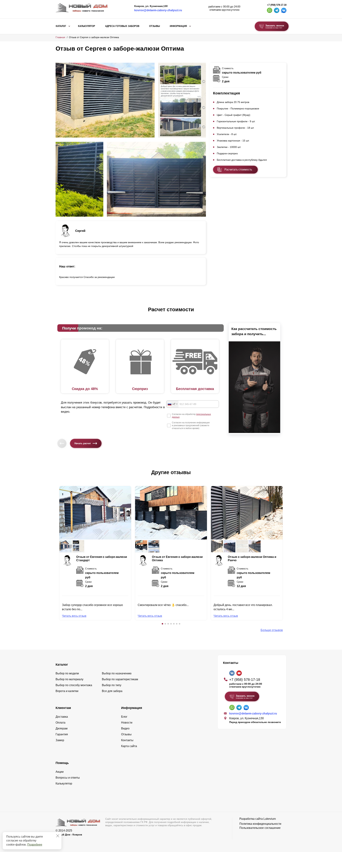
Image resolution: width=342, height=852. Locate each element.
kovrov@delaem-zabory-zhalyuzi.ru (158, 10)
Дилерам (62, 728)
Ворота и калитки (67, 691)
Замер (60, 740)
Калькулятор (86, 26)
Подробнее (34, 844)
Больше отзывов (272, 630)
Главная (60, 37)
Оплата (60, 722)
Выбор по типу (111, 685)
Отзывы (154, 26)
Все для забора (112, 691)
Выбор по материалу (69, 679)
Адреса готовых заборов (122, 26)
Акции (60, 771)
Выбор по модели (67, 673)
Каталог (61, 26)
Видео (125, 728)
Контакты (127, 740)
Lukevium (269, 818)
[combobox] (172, 404)
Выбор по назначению (116, 673)
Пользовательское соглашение (260, 827)
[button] (162, 623)
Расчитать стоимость (238, 169)
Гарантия (62, 734)
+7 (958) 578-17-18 (276, 5)
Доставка (62, 716)
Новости (126, 722)
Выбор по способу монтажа (74, 685)
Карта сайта (129, 746)
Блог (124, 716)
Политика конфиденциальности (260, 823)
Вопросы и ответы (68, 777)
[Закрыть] (58, 836)
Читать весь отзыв (74, 615)
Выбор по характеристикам (120, 679)
